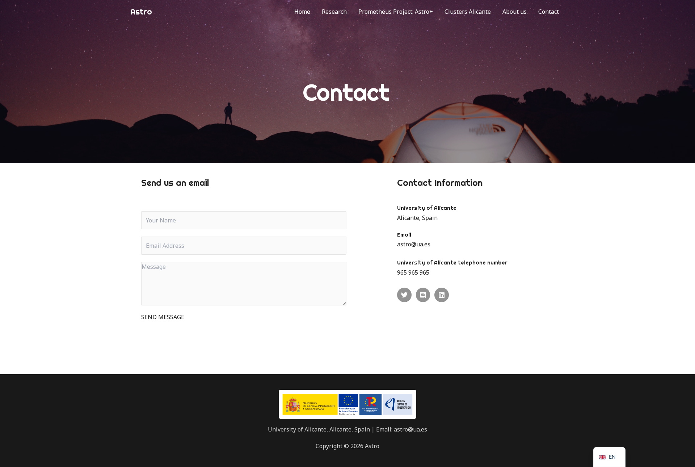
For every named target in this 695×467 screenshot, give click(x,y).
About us (514, 12)
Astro (141, 12)
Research (334, 12)
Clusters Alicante (468, 12)
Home (302, 12)
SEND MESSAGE (162, 317)
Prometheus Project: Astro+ (395, 12)
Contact (548, 12)
